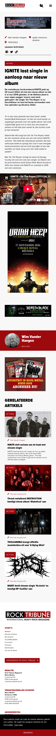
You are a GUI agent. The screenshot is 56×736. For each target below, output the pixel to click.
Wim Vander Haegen (17, 37)
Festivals (8, 645)
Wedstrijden (9, 648)
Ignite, (35, 37)
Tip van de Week (11, 650)
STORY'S (8, 628)
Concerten (9, 642)
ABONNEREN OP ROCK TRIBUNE (20, 660)
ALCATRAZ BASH (11, 640)
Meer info (25, 346)
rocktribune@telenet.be (13, 681)
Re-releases (9, 637)
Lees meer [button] (18, 725)
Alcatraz (36, 40)
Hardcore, (42, 37)
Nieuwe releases (11, 634)
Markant (8, 631)
